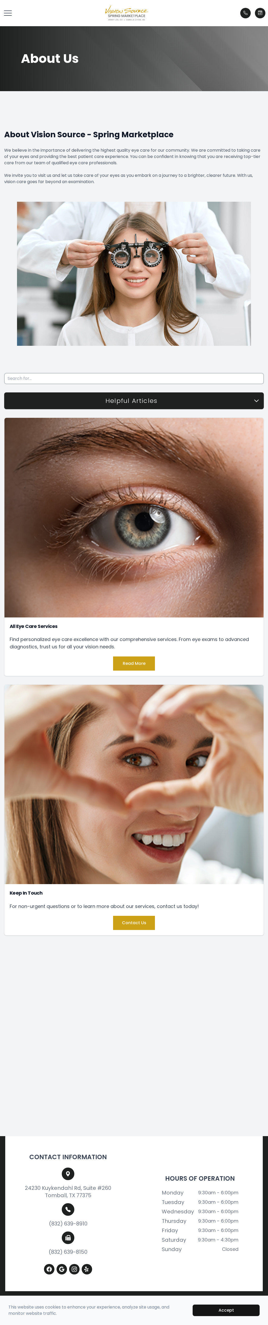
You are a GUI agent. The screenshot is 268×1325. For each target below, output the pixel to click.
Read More (134, 663)
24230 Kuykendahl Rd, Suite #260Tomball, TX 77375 (68, 1191)
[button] (8, 13)
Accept (226, 1310)
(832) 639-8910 (68, 1223)
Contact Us (134, 923)
